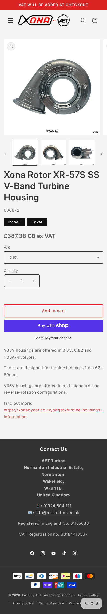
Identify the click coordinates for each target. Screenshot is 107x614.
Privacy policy (23, 603)
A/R (7, 247)
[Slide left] (5, 153)
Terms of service (51, 603)
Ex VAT (37, 222)
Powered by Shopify (57, 595)
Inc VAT (14, 222)
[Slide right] (101, 153)
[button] (10, 20)
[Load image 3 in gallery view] (81, 152)
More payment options (53, 338)
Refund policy (88, 595)
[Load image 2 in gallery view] (53, 152)
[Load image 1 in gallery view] (25, 152)
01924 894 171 (57, 505)
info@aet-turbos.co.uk (57, 512)
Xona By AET (31, 595)
